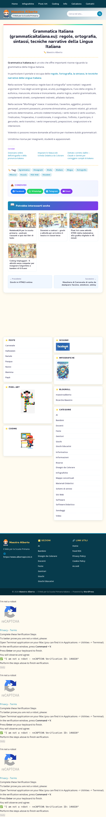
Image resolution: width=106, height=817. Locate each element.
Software (60, 500)
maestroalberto (63, 394)
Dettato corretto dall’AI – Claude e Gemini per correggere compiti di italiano (80, 155)
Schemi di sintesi (64, 488)
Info (65, 3)
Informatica (62, 452)
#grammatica (24, 170)
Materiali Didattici (65, 483)
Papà (7, 377)
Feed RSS (76, 551)
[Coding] (27, 440)
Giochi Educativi (63, 446)
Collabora (76, 3)
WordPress (89, 591)
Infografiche (28, 3)
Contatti (90, 3)
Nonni (8, 366)
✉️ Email (67, 191)
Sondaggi (60, 510)
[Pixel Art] (27, 401)
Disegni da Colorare (65, 467)
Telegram (53, 191)
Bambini (60, 420)
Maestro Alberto (24, 11)
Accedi (75, 566)
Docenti (59, 425)
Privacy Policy (79, 556)
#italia (49, 170)
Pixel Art (42, 3)
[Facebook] (78, 347)
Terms (13, 630)
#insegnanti (38, 170)
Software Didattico (65, 504)
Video (58, 515)
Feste (58, 431)
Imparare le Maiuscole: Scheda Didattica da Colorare (51, 154)
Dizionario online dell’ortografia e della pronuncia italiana (17, 155)
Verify (2, 667)
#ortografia (81, 170)
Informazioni (62, 457)
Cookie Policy (78, 561)
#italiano (59, 170)
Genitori (60, 436)
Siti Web (60, 494)
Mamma (9, 372)
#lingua (70, 170)
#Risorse (12, 175)
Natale (8, 356)
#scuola (23, 175)
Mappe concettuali (65, 478)
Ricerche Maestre (64, 400)
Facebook (19, 191)
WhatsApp (36, 191)
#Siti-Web (35, 175)
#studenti (46, 175)
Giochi (59, 441)
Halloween (10, 351)
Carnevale (10, 345)
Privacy (4, 630)
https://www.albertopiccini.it (17, 557)
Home (15, 3)
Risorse (59, 462)
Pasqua (8, 361)
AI (57, 415)
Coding (55, 3)
